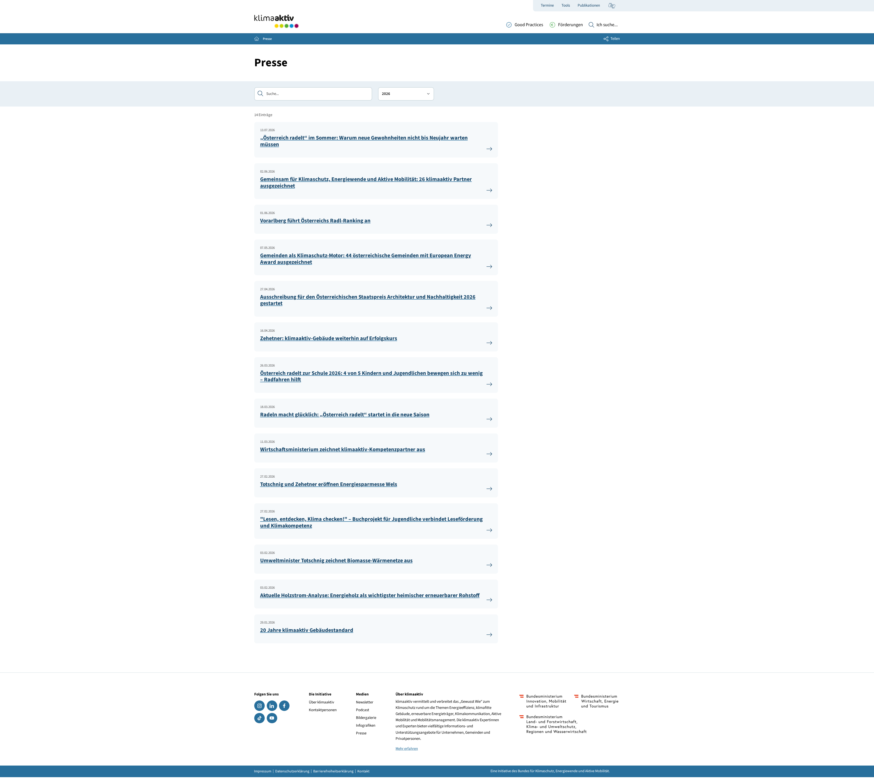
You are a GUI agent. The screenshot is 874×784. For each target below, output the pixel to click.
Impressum (262, 771)
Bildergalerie (366, 717)
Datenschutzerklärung (292, 771)
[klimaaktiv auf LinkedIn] (272, 705)
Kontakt (363, 771)
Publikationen (589, 5)
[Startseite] (276, 21)
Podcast (362, 710)
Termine (547, 5)
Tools (565, 5)
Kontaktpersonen (323, 710)
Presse (361, 733)
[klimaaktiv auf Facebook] (284, 705)
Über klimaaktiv (321, 702)
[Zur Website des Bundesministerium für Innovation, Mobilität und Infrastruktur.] (542, 701)
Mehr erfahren (407, 748)
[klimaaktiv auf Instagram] (259, 705)
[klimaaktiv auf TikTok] (259, 718)
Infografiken (365, 725)
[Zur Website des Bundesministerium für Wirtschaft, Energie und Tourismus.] (596, 701)
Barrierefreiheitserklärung (333, 771)
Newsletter (364, 702)
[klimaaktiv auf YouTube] (272, 718)
